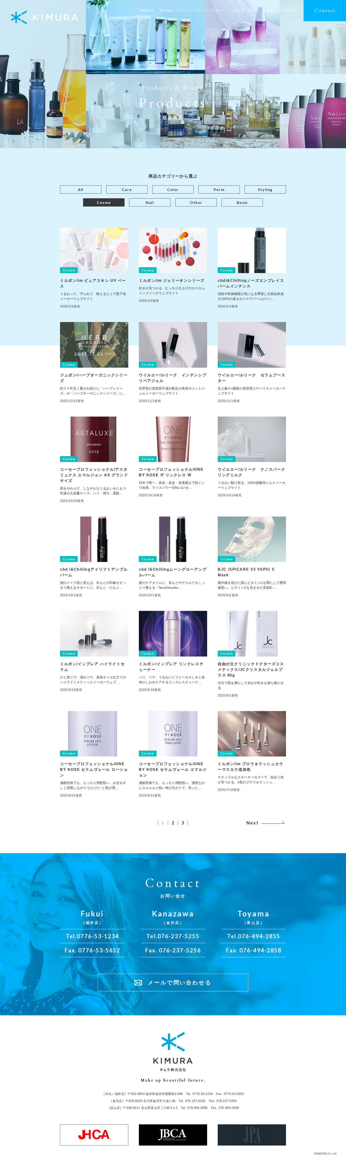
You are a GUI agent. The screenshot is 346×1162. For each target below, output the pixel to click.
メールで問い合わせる (180, 982)
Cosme (104, 202)
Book (242, 202)
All (81, 189)
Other (196, 202)
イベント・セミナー (210, 10)
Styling (265, 189)
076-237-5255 (178, 936)
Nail (150, 202)
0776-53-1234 (98, 936)
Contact (324, 10)
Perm (219, 189)
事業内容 (147, 10)
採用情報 (288, 10)
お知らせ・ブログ (244, 10)
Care (127, 189)
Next (252, 822)
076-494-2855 (259, 936)
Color (173, 189)
